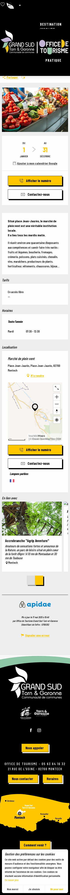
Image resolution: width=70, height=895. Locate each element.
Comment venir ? (35, 845)
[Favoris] (3, 4)
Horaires (52, 779)
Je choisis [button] (34, 889)
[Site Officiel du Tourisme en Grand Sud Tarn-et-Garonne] (35, 42)
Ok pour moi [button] (56, 889)
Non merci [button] (12, 889)
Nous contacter (22, 779)
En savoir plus (12, 880)
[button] (9, 4)
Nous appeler (34, 748)
